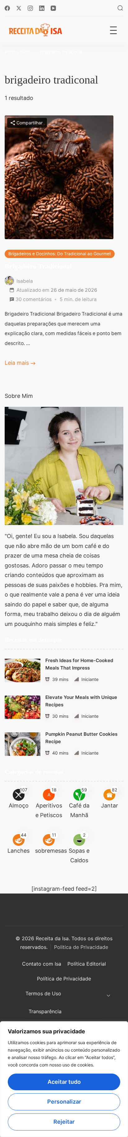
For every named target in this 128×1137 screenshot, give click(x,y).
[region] (64, 1079)
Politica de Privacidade (81, 947)
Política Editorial (86, 964)
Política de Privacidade (64, 978)
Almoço (19, 805)
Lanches (18, 850)
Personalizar (64, 1101)
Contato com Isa (41, 964)
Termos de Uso (43, 993)
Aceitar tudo (64, 1082)
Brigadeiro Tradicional (38, 266)
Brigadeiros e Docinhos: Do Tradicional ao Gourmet (59, 253)
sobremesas (51, 850)
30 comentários (34, 300)
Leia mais (17, 363)
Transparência (45, 1011)
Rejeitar (64, 1121)
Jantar (109, 805)
